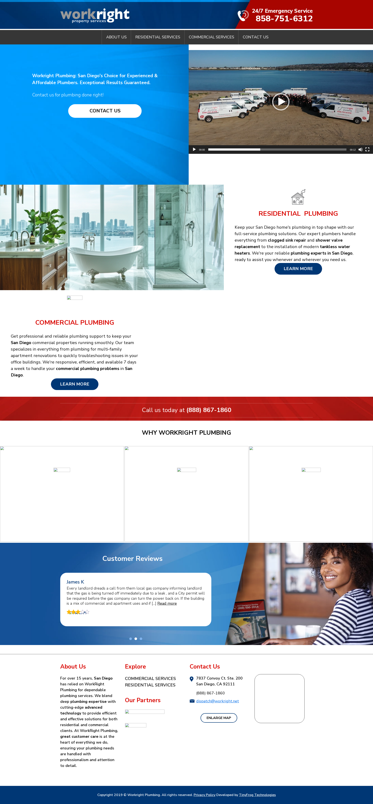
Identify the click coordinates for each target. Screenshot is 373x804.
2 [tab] (135, 638)
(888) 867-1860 (208, 410)
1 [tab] (130, 638)
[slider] (277, 149)
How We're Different (186, 525)
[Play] (194, 149)
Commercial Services (150, 678)
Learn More (298, 269)
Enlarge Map (219, 718)
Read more (167, 603)
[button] (280, 101)
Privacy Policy (204, 795)
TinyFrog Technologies (257, 795)
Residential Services (150, 685)
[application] (281, 102)
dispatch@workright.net (217, 701)
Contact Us (105, 111)
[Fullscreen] (367, 149)
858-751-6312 (284, 18)
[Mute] (360, 149)
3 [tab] (141, 638)
